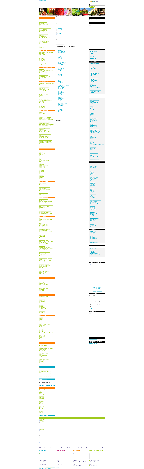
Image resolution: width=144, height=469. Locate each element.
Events (56, 447)
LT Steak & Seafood (93, 121)
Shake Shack (92, 145)
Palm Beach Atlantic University (44, 136)
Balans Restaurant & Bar (94, 103)
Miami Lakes (60, 73)
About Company (61, 448)
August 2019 (41, 391)
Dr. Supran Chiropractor (43, 220)
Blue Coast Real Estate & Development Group (97, 290)
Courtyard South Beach (43, 36)
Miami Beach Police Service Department (45, 185)
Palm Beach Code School (43, 137)
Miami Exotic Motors (42, 85)
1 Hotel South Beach (42, 31)
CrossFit (40, 327)
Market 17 (92, 86)
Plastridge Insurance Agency (44, 212)
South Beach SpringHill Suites (44, 41)
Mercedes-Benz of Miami (43, 84)
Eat (90, 108)
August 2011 (41, 407)
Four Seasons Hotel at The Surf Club (45, 28)
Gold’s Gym (41, 331)
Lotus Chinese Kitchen (93, 120)
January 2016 (41, 394)
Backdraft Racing (42, 106)
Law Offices (79, 447)
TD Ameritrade (41, 290)
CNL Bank (41, 175)
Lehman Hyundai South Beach (44, 87)
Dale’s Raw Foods (42, 311)
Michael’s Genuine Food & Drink (95, 131)
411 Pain (40, 64)
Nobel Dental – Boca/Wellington (44, 265)
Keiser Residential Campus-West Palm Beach (46, 124)
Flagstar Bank (41, 171)
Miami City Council (42, 194)
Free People (60, 109)
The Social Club (92, 148)
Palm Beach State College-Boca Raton (45, 141)
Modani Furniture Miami (62, 102)
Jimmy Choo (60, 75)
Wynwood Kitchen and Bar (94, 156)
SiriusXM (92, 56)
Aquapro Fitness (42, 336)
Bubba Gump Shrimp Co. (94, 73)
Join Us (57, 448)
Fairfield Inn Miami (42, 45)
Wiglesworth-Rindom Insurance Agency (45, 201)
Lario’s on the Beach (93, 117)
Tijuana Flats (92, 151)
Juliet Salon (41, 356)
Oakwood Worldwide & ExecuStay (44, 37)
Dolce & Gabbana (61, 79)
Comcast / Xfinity (93, 58)
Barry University (41, 112)
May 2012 (40, 402)
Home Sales (69, 447)
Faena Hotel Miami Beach (43, 24)
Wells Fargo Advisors (42, 291)
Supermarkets (83, 447)
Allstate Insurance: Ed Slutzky (44, 206)
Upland (91, 155)
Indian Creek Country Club (43, 75)
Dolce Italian (92, 79)
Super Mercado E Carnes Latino (44, 309)
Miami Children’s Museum (94, 253)
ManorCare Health (42, 235)
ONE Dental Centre (42, 273)
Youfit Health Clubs (42, 320)
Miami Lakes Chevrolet (43, 88)
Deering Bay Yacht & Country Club (44, 76)
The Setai (40, 25)
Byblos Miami (92, 75)
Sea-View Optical (42, 246)
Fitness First (41, 319)
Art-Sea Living (92, 232)
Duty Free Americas (61, 92)
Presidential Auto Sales (95, 55)
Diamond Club (60, 97)
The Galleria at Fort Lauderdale (63, 49)
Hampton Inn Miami (42, 40)
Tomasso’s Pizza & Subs (94, 153)
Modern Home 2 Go (61, 104)
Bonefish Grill (92, 72)
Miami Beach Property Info (43, 188)
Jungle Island (92, 250)
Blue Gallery (92, 236)
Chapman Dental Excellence (43, 275)
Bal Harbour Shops (61, 50)
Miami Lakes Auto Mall (43, 93)
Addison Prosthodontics (43, 266)
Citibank (40, 158)
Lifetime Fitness (42, 335)
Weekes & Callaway (42, 208)
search (92, 6)
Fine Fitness (41, 338)
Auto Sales (94, 447)
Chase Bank (41, 154)
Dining (51, 447)
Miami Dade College (42, 130)
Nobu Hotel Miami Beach (43, 29)
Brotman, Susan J (42, 59)
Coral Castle (92, 251)
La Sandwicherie (93, 85)
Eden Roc (40, 43)
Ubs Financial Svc (42, 287)
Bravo (91, 66)
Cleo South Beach (93, 68)
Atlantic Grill (92, 64)
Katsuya (91, 84)
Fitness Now (41, 318)
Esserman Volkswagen (43, 104)
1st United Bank (41, 170)
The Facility (41, 321)
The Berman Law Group (43, 61)
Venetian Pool (92, 252)
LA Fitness (41, 317)
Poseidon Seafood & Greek (95, 87)
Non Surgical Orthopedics (43, 240)
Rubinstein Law (41, 53)
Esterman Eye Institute (43, 250)
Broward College (42, 113)
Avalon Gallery (92, 233)
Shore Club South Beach (43, 39)
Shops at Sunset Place (61, 55)
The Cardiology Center (43, 263)
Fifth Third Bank (41, 169)
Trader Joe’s (41, 297)
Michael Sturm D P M (42, 242)
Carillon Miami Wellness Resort (44, 23)
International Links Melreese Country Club (46, 70)
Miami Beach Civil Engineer (43, 193)
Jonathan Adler (60, 105)
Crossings (41, 78)
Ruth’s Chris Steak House (94, 91)
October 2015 (41, 398)
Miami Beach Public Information (44, 191)
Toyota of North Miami (43, 92)
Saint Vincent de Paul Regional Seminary (45, 144)
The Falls (59, 56)
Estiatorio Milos (92, 109)
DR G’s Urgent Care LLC (43, 238)
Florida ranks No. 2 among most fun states (46, 376)
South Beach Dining (43, 461)
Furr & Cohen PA (42, 60)
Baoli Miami (92, 101)
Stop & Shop (41, 305)
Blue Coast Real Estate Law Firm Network (46, 52)
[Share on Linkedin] (96, 20)
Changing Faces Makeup (43, 349)
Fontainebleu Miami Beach (43, 34)
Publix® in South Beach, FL (43, 296)
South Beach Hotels (43, 464)
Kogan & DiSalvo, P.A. (42, 54)
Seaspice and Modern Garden (94, 129)
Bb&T (40, 159)
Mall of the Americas (61, 63)
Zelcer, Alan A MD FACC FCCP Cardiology (46, 248)
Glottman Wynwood (61, 94)
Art (53, 447)
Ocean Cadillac (41, 96)
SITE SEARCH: (91, 3)
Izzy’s (91, 112)
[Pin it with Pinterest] (94, 20)
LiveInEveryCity (67, 448)
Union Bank (41, 177)
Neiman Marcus (60, 76)
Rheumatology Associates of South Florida (46, 269)
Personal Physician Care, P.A (44, 226)
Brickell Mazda (41, 98)
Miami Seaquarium (93, 248)
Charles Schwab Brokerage (43, 288)
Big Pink (91, 106)
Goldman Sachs (41, 282)
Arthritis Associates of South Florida (45, 228)
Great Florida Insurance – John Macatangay (46, 203)
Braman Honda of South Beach (44, 89)
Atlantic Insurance (42, 200)
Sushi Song (92, 92)
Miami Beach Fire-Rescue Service (44, 187)
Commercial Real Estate (93, 339)
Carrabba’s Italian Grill (94, 78)
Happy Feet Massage (43, 345)
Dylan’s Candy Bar (61, 110)
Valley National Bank (42, 167)
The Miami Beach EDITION (43, 26)
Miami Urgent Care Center (43, 225)
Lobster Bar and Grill (93, 119)
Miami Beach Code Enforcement (44, 189)
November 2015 (41, 397)
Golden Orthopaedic (42, 253)
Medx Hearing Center (42, 237)
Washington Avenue (61, 68)
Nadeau (59, 106)
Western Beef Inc (42, 299)
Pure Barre (41, 329)
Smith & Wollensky (93, 147)
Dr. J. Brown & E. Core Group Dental (45, 270)
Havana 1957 (92, 81)
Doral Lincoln (41, 101)
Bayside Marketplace (61, 51)
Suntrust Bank (41, 150)
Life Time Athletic (42, 325)
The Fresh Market (42, 300)
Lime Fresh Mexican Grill (94, 118)
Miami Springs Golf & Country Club (45, 73)
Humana (40, 218)
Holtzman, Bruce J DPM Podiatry (44, 243)
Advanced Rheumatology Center (44, 252)
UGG (58, 111)
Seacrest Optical (42, 236)
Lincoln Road (60, 65)
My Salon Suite (41, 360)
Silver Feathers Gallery (93, 238)
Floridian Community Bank (43, 165)
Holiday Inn (41, 46)
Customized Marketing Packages (44, 447)
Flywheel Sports (42, 323)
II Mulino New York (93, 123)
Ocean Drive (60, 69)
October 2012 (41, 399)
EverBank (40, 178)
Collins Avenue (60, 67)
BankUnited (41, 156)
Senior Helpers (41, 234)
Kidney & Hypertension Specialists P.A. (45, 258)
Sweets (87, 447)
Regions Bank (41, 164)
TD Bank (40, 161)
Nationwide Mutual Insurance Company (45, 213)
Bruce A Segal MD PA (42, 259)
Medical (91, 447)
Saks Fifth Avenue (61, 77)
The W (40, 19)
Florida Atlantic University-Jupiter (44, 122)
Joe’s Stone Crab (93, 82)
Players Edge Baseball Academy (63, 88)
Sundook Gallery (92, 241)
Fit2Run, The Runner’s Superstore (63, 85)
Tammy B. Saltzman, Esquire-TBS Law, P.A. (46, 55)
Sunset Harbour (60, 70)
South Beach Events (43, 460)
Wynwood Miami (76, 460)
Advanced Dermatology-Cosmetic (44, 229)
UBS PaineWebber (42, 281)
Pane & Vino (92, 136)
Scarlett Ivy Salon (42, 362)
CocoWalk (59, 53)
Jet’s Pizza (92, 114)
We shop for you (42, 312)
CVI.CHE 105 (92, 69)
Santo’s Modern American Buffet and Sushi (97, 144)
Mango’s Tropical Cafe (93, 126)
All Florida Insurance (42, 207)
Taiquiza (91, 150)
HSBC (40, 172)
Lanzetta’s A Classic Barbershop (44, 358)
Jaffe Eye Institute (42, 254)
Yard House (92, 157)
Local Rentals (74, 447)
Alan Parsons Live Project (77, 465)
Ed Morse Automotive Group (44, 99)
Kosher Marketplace (42, 302)
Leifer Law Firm (41, 57)
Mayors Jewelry (93, 51)
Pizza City (91, 138)
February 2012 (41, 404)
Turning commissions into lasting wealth (46, 374)
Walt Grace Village (61, 87)
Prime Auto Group (42, 102)
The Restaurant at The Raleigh (95, 90)
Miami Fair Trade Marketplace (62, 89)
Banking (40, 448)
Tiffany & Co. (60, 100)
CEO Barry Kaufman (97, 287)
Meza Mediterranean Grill (94, 127)
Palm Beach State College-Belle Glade (45, 140)
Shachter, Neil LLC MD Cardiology (44, 244)
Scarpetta (91, 143)
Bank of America (42, 166)
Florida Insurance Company (43, 202)
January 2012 (41, 406)
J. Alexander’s (92, 113)
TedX (74, 464)
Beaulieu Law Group (42, 63)
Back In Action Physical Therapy (44, 232)
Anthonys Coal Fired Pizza (94, 100)
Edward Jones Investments (43, 285)
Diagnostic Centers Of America (44, 249)
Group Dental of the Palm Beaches (45, 271)
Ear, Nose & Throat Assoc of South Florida (46, 231)
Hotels (46, 448)
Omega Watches (60, 93)
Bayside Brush (60, 91)
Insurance (98, 447)
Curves (40, 337)
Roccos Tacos (92, 70)
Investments (103, 447)
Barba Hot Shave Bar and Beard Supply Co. (46, 348)
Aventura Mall (60, 57)
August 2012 (41, 401)
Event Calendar (78, 448)
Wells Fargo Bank (42, 153)
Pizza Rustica (92, 139)
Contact (54, 448)
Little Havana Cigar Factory (62, 83)
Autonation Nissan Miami (43, 94)
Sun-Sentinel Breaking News (48, 385)
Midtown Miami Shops (61, 52)
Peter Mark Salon (42, 361)
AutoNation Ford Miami (43, 90)
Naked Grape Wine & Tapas (94, 132)
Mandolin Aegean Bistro (94, 125)
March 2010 (41, 412)
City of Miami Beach (42, 183)
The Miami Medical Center (43, 224)
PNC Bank (41, 152)
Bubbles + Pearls (93, 74)
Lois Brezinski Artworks (94, 237)
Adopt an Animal (93, 461)
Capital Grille (92, 76)
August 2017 (41, 393)
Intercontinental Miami (43, 22)
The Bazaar (92, 67)
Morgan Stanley (41, 279)
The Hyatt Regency (42, 47)
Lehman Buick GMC (42, 107)
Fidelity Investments (42, 283)
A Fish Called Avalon (93, 98)
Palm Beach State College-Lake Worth (45, 138)
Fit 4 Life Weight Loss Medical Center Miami (46, 340)
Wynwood (59, 71)
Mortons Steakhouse (93, 130)
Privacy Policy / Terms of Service (45, 468)
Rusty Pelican (92, 142)
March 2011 (41, 408)
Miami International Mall (62, 62)
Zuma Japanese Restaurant (94, 159)
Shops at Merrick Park (61, 59)
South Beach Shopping (43, 462)
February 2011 (41, 409)
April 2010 (41, 411)
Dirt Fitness (41, 330)
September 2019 (42, 389)
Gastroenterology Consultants (44, 264)
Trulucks (91, 154)
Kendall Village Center (61, 86)
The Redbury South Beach (43, 20)
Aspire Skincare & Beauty (43, 347)
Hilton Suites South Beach (43, 42)
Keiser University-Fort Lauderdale (44, 128)
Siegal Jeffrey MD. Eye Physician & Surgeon (46, 241)
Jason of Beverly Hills (61, 98)
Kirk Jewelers (60, 99)
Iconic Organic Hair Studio (43, 353)
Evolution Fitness (42, 326)
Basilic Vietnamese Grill (94, 102)
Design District (60, 82)
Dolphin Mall (60, 61)
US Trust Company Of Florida (44, 160)
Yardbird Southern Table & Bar (95, 63)
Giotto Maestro (92, 111)
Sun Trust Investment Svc (43, 284)
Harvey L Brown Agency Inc (43, 209)
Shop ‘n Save (41, 306)
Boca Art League (92, 239)
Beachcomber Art (93, 235)
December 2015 (41, 396)
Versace (59, 81)
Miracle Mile (60, 74)
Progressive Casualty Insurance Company (46, 211)
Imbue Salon (41, 354)
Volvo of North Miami (42, 105)
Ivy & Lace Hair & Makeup (43, 355)
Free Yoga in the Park (93, 465)
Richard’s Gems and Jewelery (62, 96)
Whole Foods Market (42, 303)
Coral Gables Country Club (43, 72)
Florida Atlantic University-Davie (44, 118)
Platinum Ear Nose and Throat (44, 267)
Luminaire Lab (60, 108)
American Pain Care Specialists (44, 261)
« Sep (90, 308)
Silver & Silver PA (42, 58)
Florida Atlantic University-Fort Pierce (45, 120)
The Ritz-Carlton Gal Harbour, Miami (45, 33)
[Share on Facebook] (90, 20)
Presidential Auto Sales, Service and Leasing (46, 83)
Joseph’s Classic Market (43, 308)
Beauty (43, 448)
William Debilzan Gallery (94, 242)
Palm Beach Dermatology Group (44, 247)
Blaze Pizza (92, 105)
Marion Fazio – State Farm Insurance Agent (46, 205)
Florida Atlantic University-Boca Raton (45, 116)
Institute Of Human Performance (44, 324)
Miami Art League (93, 231)
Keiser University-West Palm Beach (45, 125)
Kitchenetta (92, 115)
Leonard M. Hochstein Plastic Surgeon (45, 219)
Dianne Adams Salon (42, 350)
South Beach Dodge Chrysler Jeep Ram (45, 100)
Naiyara (91, 133)
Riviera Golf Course (42, 77)
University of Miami (42, 146)
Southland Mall (60, 64)
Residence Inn (41, 35)
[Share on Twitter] (92, 20)
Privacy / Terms (72, 448)
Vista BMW (92, 53)
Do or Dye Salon (41, 352)
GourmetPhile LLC (42, 301)
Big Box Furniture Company (62, 103)
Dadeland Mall (60, 58)
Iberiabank (41, 155)
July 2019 (40, 392)
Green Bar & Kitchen (93, 80)
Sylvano (91, 149)
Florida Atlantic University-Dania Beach (45, 117)
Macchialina (92, 124)
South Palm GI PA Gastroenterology (45, 260)
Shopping (59, 447)
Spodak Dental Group (42, 272)
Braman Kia (41, 95)
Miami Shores (41, 69)
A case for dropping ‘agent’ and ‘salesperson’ (46, 373)
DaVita (40, 223)
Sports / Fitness (63, 447)
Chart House (92, 107)
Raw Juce (91, 141)
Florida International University (44, 123)
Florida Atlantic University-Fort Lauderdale (46, 119)
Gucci (59, 80)
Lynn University (41, 129)
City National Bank (42, 163)
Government (50, 448)
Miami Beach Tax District (43, 190)
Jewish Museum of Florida (94, 460)
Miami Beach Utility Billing (43, 184)
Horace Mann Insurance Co (43, 199)
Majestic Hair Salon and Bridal (44, 359)
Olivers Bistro (92, 135)
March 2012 (41, 403)
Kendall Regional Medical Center (44, 222)
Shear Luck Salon (42, 364)
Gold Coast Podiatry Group (43, 230)
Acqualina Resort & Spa (43, 30)
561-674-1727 (97, 288)
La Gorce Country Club (43, 71)
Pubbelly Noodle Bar (93, 137)
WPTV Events (44, 379)
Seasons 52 (92, 88)
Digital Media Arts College (43, 114)
